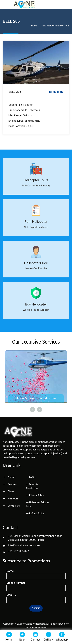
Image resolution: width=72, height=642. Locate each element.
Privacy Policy (36, 495)
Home (34, 26)
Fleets (10, 491)
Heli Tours (12, 498)
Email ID (11, 594)
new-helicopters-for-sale (55, 26)
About (11, 477)
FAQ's (32, 477)
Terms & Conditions (32, 486)
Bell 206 (14, 92)
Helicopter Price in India (37, 504)
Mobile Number (15, 582)
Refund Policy (36, 513)
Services (12, 484)
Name (10, 571)
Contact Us (13, 506)
